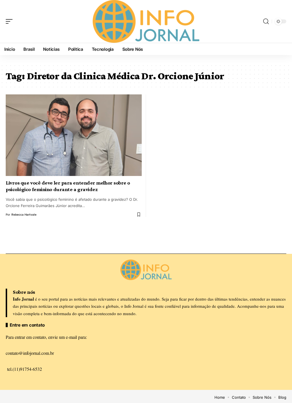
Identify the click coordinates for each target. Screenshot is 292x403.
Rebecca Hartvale (23, 214)
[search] (266, 21)
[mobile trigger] (10, 21)
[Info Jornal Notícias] (146, 21)
